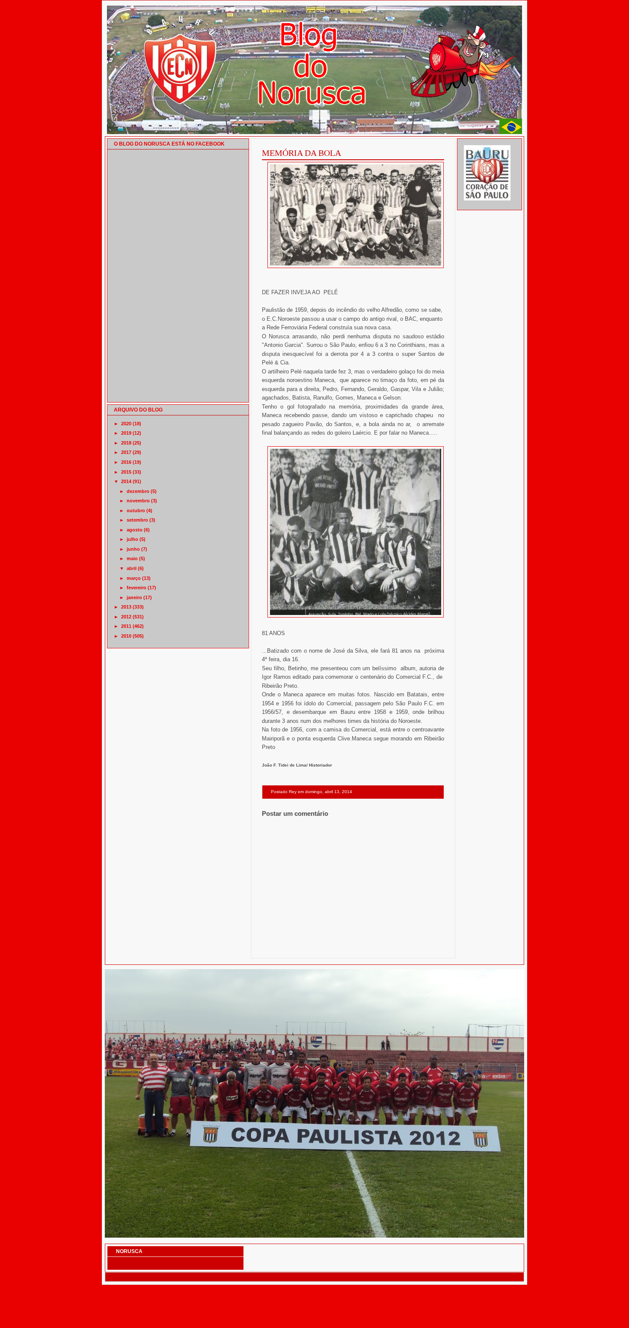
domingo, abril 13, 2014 (328, 791)
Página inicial (354, 947)
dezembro (138, 491)
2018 (126, 442)
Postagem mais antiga (422, 947)
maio (132, 558)
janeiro (134, 597)
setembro (137, 519)
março (134, 578)
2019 (126, 433)
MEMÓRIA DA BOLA (301, 153)
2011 (126, 626)
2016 (126, 462)
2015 (126, 471)
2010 (126, 636)
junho (133, 549)
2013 (126, 606)
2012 (126, 616)
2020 (126, 423)
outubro (136, 510)
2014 (126, 481)
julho (132, 539)
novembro (138, 500)
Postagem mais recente (285, 947)
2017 (126, 452)
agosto (134, 529)
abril (131, 568)
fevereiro (136, 587)
